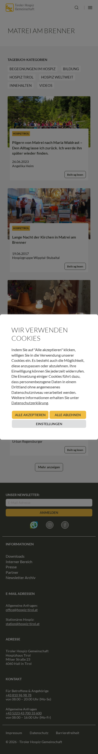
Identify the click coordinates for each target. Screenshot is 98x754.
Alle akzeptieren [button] (30, 415)
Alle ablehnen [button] (68, 415)
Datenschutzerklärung (29, 402)
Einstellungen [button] (49, 424)
